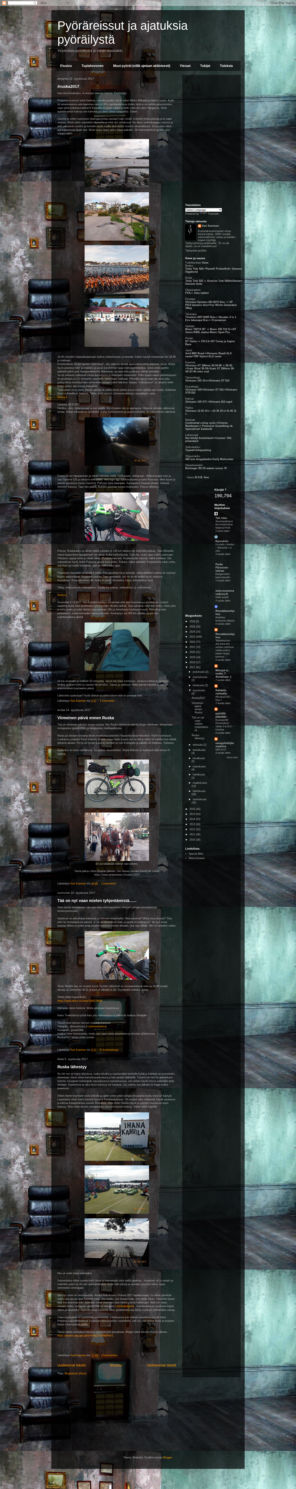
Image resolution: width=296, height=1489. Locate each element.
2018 (192, 662)
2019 (192, 657)
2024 (192, 631)
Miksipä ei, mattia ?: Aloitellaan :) (223, 673)
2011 (192, 834)
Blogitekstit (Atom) (75, 1373)
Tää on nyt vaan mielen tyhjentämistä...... (97, 900)
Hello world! (222, 597)
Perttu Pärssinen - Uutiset (222, 567)
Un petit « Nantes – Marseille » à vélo (224, 547)
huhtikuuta (199, 774)
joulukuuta (199, 671)
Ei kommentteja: (110, 1049)
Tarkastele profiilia (195, 250)
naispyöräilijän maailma (224, 745)
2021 (192, 646)
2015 (192, 814)
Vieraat (185, 66)
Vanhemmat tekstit (161, 1365)
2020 (192, 652)
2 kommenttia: (110, 1355)
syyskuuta (199, 690)
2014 (192, 819)
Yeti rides (221, 518)
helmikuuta (199, 791)
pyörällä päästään (221, 715)
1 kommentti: (108, 700)
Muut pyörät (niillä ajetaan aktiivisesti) (141, 66)
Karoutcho (221, 541)
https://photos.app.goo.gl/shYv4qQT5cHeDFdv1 (85, 1335)
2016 (192, 808)
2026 (192, 621)
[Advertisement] (211, 138)
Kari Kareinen (210, 225)
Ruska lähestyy (72, 1067)
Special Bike (195, 853)
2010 (192, 839)
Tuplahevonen (92, 66)
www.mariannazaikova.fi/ (224, 592)
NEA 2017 (221, 749)
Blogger (167, 1457)
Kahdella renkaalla (221, 692)
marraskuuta (200, 677)
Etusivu (66, 66)
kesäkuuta (199, 758)
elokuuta (198, 744)
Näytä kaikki (232, 757)
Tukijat (205, 66)
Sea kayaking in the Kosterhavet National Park (224, 524)
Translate (213, 213)
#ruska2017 (68, 86)
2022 (192, 641)
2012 (192, 829)
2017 (192, 667)
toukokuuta (199, 766)
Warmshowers (196, 858)
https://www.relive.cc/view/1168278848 (79, 1000)
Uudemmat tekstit (71, 1365)
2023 (192, 636)
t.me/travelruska (96, 1026)
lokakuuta (199, 685)
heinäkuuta (199, 749)
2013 (192, 824)
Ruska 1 (62, 397)
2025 (192, 626)
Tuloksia (226, 66)
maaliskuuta (200, 782)
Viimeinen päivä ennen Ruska (85, 718)
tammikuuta (199, 799)
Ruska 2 (62, 594)
